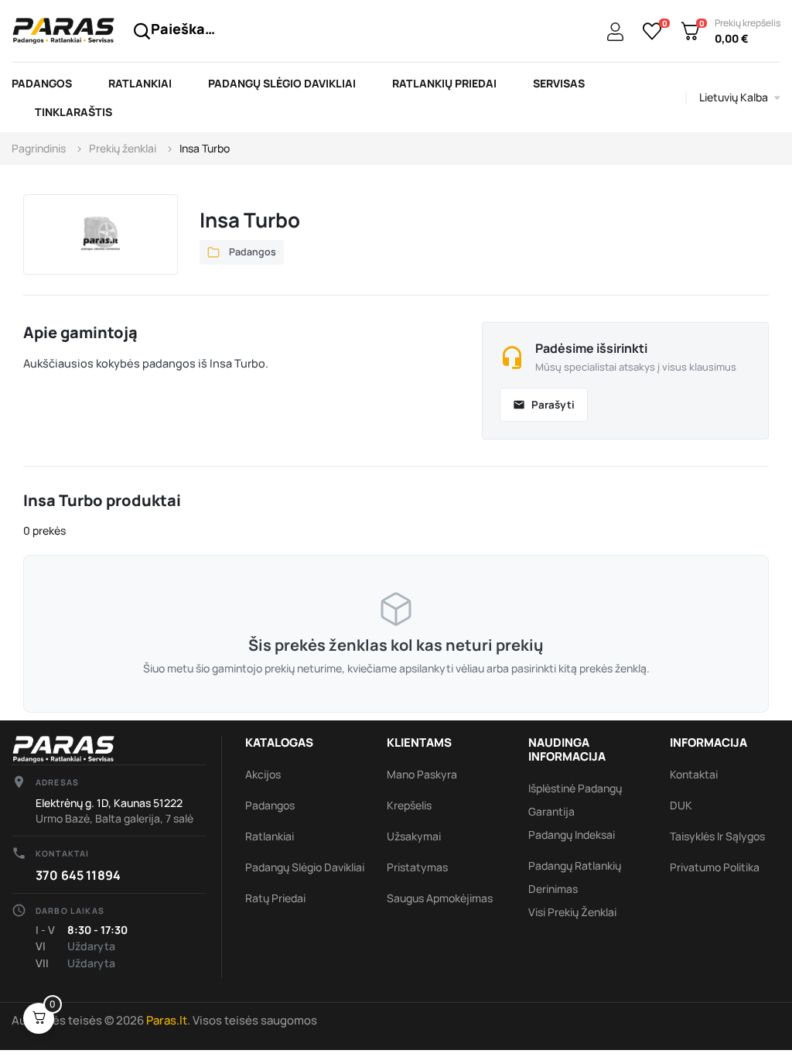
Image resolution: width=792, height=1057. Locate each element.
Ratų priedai (275, 898)
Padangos (270, 805)
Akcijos (263, 774)
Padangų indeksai (571, 834)
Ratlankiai (269, 836)
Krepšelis (409, 805)
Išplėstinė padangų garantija (575, 800)
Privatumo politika (715, 867)
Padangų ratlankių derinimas (574, 877)
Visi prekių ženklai (572, 912)
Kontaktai (694, 774)
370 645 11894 (78, 875)
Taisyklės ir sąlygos (717, 836)
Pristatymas (417, 867)
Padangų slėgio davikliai (304, 867)
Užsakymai (414, 836)
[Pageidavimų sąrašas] (652, 30)
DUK (681, 805)
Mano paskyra (422, 774)
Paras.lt (166, 1020)
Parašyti (544, 405)
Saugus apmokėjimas (440, 898)
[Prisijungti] (615, 32)
